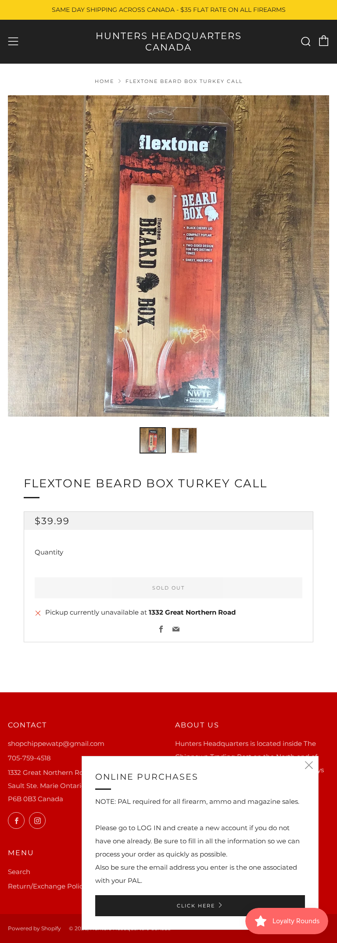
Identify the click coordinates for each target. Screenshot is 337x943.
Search (19, 871)
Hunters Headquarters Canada (169, 41)
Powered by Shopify (34, 928)
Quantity (49, 552)
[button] (153, 440)
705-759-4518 (29, 758)
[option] (168, 256)
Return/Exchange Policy (47, 886)
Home (104, 81)
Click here (196, 906)
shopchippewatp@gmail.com (56, 743)
